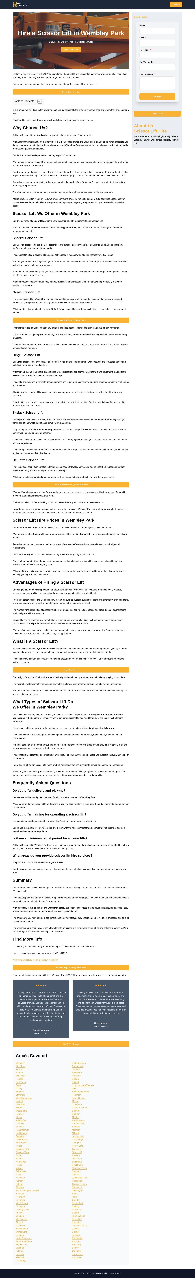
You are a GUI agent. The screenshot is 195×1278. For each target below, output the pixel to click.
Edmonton (77, 1072)
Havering (76, 1244)
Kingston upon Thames (83, 1085)
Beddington (77, 1190)
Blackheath (77, 1165)
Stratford (76, 1127)
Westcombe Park (80, 1178)
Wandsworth (21, 1232)
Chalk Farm (21, 1139)
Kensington (21, 1143)
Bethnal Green (79, 1063)
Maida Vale (21, 1120)
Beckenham (77, 1203)
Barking (75, 1206)
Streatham (77, 1104)
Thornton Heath (79, 1168)
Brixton (75, 1079)
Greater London (79, 1184)
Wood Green (22, 1203)
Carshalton (77, 1187)
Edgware (20, 1092)
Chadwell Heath (79, 1225)
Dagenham (77, 1238)
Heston (19, 1165)
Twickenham (22, 1229)
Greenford (20, 1104)
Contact (176, 4)
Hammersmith (22, 1130)
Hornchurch (77, 1254)
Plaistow (76, 1155)
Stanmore (20, 1095)
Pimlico (19, 1222)
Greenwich (77, 1149)
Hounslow (20, 1197)
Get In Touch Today (71, 92)
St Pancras (21, 1171)
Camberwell (77, 1066)
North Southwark (24, 1238)
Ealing (19, 1088)
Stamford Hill (22, 1244)
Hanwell (20, 1114)
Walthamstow (78, 1120)
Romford (76, 1241)
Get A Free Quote (71, 1044)
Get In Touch (157, 114)
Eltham (75, 1213)
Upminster (77, 1257)
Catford (75, 1174)
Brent (18, 1085)
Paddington (21, 1133)
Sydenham (77, 1162)
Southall (20, 1127)
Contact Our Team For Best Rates (71, 320)
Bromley (76, 1111)
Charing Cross (22, 1209)
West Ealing (21, 1111)
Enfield (75, 1082)
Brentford (20, 1136)
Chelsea (20, 1187)
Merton (75, 1101)
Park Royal (21, 1082)
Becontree (77, 1219)
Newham (76, 1171)
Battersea (20, 1225)
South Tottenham (24, 1241)
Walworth (20, 1257)
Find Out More (70, 670)
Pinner (19, 1117)
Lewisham (77, 1158)
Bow (74, 1088)
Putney (19, 1213)
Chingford (76, 1143)
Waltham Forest (79, 1107)
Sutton (75, 1194)
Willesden (53, 960)
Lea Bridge (21, 1260)
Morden (75, 1117)
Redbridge (77, 1181)
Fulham (19, 1181)
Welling (75, 1229)
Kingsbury (27, 960)
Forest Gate (77, 1146)
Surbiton (76, 1114)
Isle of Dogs (77, 1139)
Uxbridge (20, 1235)
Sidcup (75, 1232)
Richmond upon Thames (27, 1190)
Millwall (75, 1133)
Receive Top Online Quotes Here (71, 968)
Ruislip (19, 1146)
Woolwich (76, 1209)
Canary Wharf (78, 1123)
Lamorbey (76, 1235)
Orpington (76, 1251)
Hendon (19, 1079)
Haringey (20, 1194)
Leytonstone (78, 1136)
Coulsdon (76, 1222)
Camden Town (22, 1149)
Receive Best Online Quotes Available (71, 485)
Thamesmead (78, 1216)
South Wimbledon (80, 1092)
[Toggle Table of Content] (38, 101)
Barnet (19, 1155)
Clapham (20, 1248)
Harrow (44, 960)
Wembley (17, 960)
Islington (20, 1216)
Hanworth (76, 1076)
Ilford (74, 1197)
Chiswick (20, 1123)
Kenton (36, 960)
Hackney (20, 1254)
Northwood (21, 1162)
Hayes (19, 1174)
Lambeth (76, 1069)
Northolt (19, 1101)
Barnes (19, 1158)
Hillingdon (20, 1206)
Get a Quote (69, 49)
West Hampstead (24, 1098)
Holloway (20, 1178)
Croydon (76, 1200)
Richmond (20, 1200)
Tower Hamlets (79, 1098)
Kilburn (19, 1107)
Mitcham (76, 1130)
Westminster (21, 1219)
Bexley (75, 1248)
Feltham (19, 1251)
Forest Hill (77, 1152)
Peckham (76, 1095)
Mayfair (19, 1168)
